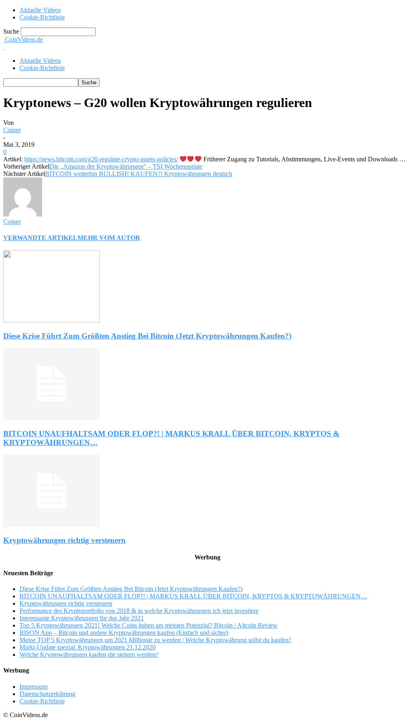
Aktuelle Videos (40, 9)
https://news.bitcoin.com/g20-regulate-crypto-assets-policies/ (101, 159)
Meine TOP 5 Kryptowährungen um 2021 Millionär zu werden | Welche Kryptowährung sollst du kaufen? (155, 639)
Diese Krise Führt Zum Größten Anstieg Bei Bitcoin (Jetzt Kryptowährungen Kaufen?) (147, 336)
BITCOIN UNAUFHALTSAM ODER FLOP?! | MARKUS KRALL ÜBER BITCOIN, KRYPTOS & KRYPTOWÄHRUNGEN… (193, 596)
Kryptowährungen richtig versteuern (64, 540)
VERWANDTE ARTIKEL (40, 237)
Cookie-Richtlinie (42, 17)
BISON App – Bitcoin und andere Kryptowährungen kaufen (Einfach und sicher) (123, 632)
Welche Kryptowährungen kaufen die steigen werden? (88, 654)
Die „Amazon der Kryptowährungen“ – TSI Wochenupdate (125, 166)
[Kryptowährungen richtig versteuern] (51, 524)
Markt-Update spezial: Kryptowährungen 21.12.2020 (87, 647)
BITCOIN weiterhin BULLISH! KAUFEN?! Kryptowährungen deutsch (138, 173)
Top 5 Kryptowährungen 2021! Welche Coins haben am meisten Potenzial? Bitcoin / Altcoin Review (148, 625)
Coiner (12, 129)
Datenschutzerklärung (47, 693)
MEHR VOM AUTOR (108, 237)
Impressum (33, 686)
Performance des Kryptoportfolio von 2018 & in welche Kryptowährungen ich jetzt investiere (139, 610)
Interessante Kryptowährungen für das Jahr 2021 (81, 618)
